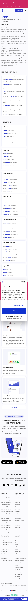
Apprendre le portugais (6, 529)
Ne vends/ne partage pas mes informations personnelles (20, 574)
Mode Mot (17, 516)
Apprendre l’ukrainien (6, 509)
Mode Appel (17, 511)
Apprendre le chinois (6, 520)
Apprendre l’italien (5, 504)
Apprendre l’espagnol (6, 500)
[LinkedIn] (20, 485)
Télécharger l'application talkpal (15, 416)
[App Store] (7, 462)
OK (14, 310)
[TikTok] (8, 485)
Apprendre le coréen (5, 527)
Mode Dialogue (18, 518)
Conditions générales (19, 560)
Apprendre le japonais (6, 525)
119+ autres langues (6, 532)
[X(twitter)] (24, 485)
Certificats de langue (19, 520)
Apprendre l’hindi (5, 522)
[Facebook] (16, 485)
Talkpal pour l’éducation (6, 540)
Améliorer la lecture (19, 529)
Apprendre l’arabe (5, 518)
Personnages (17, 504)
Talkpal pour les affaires (6, 542)
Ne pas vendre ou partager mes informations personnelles (14, 317)
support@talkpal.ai (19, 480)
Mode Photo (17, 509)
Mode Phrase (17, 513)
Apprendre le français (6, 502)
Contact (16, 549)
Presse (16, 544)
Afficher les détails (19, 305)
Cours (16, 500)
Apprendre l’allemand (6, 506)
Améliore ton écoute (19, 522)
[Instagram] (4, 485)
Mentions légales (18, 578)
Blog (16, 542)
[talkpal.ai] (2, 10)
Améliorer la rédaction (19, 532)
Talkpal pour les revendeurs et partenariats (4, 556)
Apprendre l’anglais (5, 497)
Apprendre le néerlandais (7, 511)
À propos (17, 540)
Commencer (19, 10)
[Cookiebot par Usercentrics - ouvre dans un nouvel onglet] (20, 282)
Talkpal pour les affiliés (6, 560)
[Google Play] (21, 462)
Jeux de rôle (17, 502)
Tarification (17, 546)
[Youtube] (12, 485)
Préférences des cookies (20, 558)
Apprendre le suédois (6, 513)
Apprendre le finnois (5, 516)
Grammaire (17, 497)
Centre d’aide (18, 551)
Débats (16, 506)
